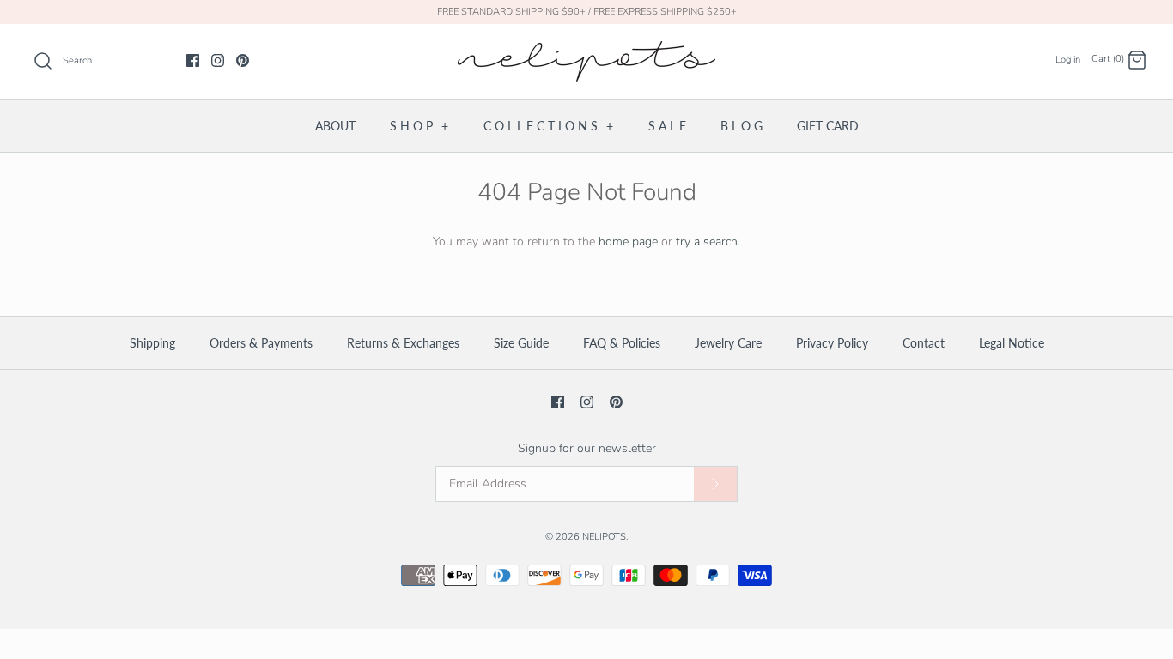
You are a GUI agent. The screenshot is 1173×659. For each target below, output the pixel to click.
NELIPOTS (604, 536)
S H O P (419, 125)
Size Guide (521, 343)
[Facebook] (192, 60)
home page (628, 241)
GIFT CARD (828, 125)
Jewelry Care (728, 343)
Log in (1067, 59)
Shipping (152, 343)
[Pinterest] (242, 60)
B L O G (741, 125)
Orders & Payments (261, 343)
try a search (707, 241)
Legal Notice (1011, 343)
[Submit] (715, 484)
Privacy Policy (832, 343)
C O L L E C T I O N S (548, 125)
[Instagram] (217, 60)
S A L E (667, 125)
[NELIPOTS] (586, 50)
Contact (924, 343)
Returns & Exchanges (403, 343)
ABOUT (335, 125)
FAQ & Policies (621, 343)
